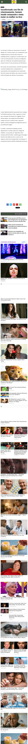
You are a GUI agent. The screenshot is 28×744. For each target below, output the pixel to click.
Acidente (2, 221)
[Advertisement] (14, 44)
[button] (26, 2)
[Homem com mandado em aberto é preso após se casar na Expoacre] (4, 233)
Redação (4, 19)
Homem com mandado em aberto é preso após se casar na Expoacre (17, 233)
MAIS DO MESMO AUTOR (20, 214)
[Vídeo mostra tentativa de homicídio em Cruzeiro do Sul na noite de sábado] (4, 226)
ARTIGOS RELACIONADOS (8, 214)
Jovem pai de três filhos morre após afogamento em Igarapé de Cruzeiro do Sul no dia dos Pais (17, 219)
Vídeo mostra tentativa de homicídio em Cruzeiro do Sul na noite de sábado (17, 226)
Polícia (2, 7)
